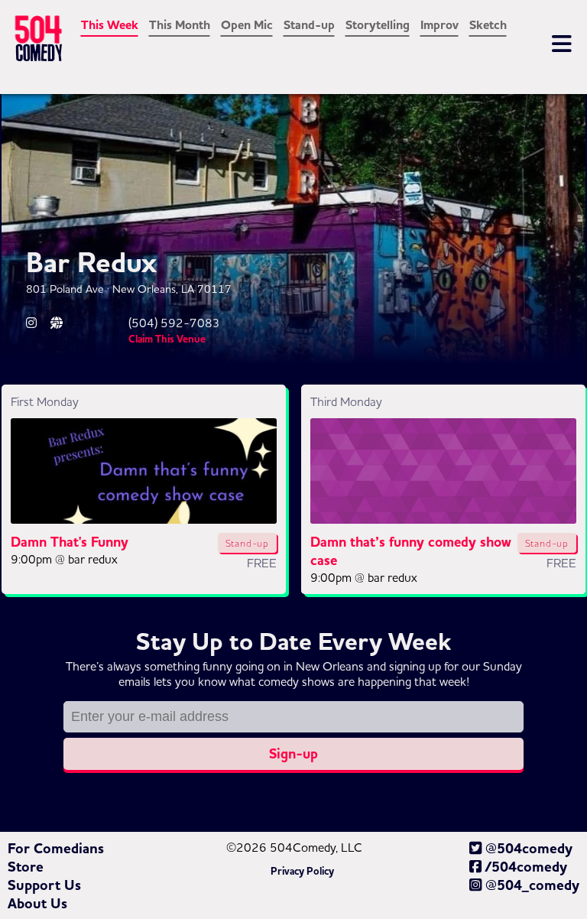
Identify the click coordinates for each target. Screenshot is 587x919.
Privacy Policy (302, 871)
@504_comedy (530, 885)
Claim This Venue (167, 339)
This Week (109, 25)
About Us (37, 904)
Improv (439, 25)
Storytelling (377, 25)
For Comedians (56, 848)
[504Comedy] (67, 41)
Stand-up (309, 25)
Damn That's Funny (69, 542)
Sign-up (293, 754)
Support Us (44, 885)
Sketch (488, 25)
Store (26, 867)
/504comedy (524, 867)
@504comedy (527, 848)
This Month (179, 25)
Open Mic (247, 25)
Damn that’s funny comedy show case (410, 551)
